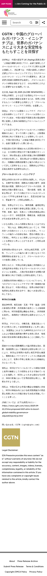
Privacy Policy (35, 572)
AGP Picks (6, 4)
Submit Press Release (14, 566)
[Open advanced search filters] (37, 22)
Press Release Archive (27, 561)
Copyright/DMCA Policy (16, 572)
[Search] (31, 22)
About (12, 561)
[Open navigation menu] (4, 22)
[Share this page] (43, 22)
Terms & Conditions (35, 566)
